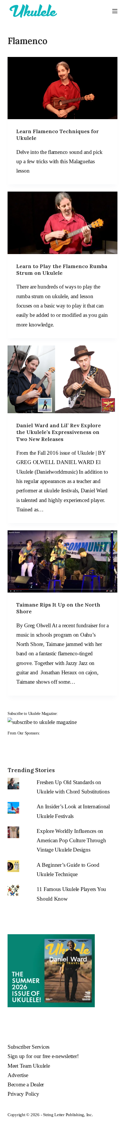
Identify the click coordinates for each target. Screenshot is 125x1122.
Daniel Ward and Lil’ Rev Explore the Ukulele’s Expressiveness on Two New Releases (58, 432)
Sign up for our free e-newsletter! (43, 1056)
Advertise (18, 1075)
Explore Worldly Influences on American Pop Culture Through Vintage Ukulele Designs (71, 840)
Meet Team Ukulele (29, 1066)
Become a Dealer (26, 1084)
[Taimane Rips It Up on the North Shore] (62, 561)
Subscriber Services (28, 1047)
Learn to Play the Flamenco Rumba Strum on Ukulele (61, 269)
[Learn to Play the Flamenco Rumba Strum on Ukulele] (62, 223)
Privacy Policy (23, 1094)
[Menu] (114, 11)
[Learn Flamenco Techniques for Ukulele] (62, 88)
